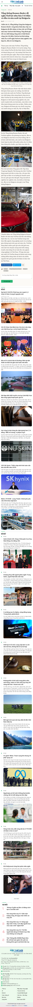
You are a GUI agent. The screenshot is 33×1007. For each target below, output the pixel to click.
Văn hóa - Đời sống (22, 995)
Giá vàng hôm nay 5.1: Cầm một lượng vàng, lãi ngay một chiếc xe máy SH (18, 915)
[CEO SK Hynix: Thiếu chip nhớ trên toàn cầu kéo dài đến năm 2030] (16, 484)
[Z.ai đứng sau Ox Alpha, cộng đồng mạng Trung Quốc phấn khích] (17, 629)
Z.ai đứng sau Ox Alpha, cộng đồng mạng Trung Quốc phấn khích (17, 613)
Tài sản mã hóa (28, 5)
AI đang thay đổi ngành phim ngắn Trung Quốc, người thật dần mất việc (17, 575)
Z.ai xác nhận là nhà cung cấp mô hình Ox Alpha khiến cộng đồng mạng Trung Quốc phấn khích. (17, 617)
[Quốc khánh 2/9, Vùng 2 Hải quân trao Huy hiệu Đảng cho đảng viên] (17, 559)
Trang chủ (3, 9)
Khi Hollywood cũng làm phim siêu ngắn (16, 866)
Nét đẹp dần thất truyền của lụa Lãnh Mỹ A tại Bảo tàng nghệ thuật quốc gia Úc (16, 396)
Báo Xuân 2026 (21, 999)
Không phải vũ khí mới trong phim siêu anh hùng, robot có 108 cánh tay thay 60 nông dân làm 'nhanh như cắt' (17, 682)
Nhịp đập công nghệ (15, 5)
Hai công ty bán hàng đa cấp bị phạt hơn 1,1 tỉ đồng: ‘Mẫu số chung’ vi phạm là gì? (16, 431)
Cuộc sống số (5, 995)
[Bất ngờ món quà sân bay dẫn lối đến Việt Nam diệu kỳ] (17, 739)
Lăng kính (4, 999)
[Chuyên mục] (2, 2)
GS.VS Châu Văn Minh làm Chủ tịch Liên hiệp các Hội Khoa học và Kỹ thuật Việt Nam (16, 328)
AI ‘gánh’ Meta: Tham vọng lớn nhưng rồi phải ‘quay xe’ (17, 756)
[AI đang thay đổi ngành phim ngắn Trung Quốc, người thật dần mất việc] (17, 596)
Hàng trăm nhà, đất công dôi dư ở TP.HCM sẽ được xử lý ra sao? (17, 830)
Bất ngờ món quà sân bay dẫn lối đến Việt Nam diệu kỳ (17, 721)
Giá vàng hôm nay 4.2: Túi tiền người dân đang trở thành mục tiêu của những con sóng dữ (18, 932)
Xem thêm (16, 898)
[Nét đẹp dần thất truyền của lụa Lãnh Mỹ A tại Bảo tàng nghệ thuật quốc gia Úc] (16, 416)
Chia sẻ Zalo (17, 264)
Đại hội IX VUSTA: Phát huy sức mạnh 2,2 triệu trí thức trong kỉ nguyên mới (14, 293)
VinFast (5, 268)
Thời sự (6, 5)
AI (22, 5)
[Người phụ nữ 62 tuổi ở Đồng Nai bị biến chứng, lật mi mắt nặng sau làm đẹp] (17, 813)
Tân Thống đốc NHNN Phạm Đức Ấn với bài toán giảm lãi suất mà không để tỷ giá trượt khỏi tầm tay (18, 940)
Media (18, 997)
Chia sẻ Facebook (7, 264)
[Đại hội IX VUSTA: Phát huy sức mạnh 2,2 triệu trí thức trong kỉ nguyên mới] (16, 313)
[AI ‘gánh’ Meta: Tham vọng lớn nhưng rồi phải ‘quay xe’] (17, 777)
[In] (23, 265)
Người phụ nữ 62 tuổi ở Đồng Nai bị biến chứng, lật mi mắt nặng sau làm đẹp (16, 794)
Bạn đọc (4, 997)
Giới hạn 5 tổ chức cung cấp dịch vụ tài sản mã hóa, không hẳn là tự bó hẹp (16, 645)
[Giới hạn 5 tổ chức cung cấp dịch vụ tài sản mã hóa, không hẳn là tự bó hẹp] (17, 664)
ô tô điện (6, 270)
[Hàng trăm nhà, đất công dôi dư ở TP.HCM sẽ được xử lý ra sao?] (17, 850)
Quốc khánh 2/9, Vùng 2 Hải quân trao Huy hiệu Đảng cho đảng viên (17, 540)
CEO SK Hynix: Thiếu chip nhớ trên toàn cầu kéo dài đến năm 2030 (15, 466)
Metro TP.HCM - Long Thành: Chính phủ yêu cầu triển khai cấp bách (16, 500)
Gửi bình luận (7, 281)
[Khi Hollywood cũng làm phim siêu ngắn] (17, 884)
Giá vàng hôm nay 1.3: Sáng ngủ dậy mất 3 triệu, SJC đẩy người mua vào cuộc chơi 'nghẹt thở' (19, 923)
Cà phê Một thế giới (22, 993)
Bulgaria (25, 268)
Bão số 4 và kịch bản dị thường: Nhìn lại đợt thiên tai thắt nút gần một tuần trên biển (15, 361)
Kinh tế (10, 9)
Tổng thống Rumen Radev (15, 268)
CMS (14, 1005)
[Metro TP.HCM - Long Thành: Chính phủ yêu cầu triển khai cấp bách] (16, 519)
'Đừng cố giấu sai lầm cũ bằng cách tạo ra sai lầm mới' (19, 908)
